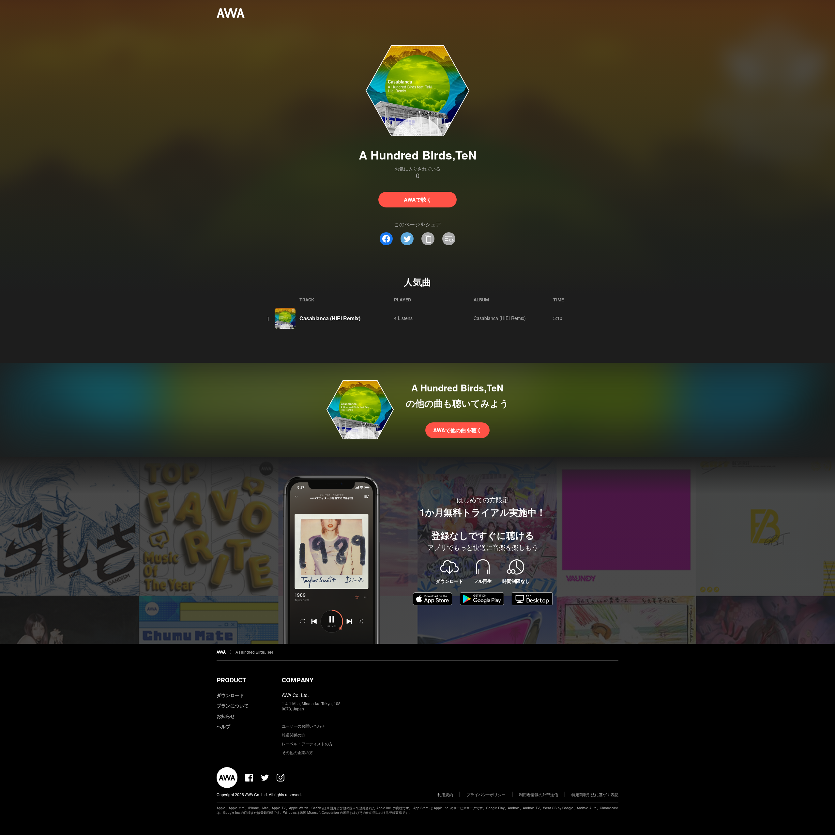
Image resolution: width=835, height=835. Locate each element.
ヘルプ (223, 726)
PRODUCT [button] (231, 680)
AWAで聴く (418, 199)
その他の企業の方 (297, 752)
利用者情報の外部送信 (538, 794)
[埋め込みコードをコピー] (448, 238)
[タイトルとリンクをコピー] (427, 238)
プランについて (233, 705)
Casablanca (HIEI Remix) (329, 318)
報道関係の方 (293, 734)
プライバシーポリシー (486, 794)
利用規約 (445, 794)
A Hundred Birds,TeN (254, 652)
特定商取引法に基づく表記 (594, 794)
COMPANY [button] (297, 680)
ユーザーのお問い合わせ (303, 726)
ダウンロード (230, 695)
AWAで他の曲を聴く (457, 430)
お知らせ (226, 716)
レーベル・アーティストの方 (307, 743)
